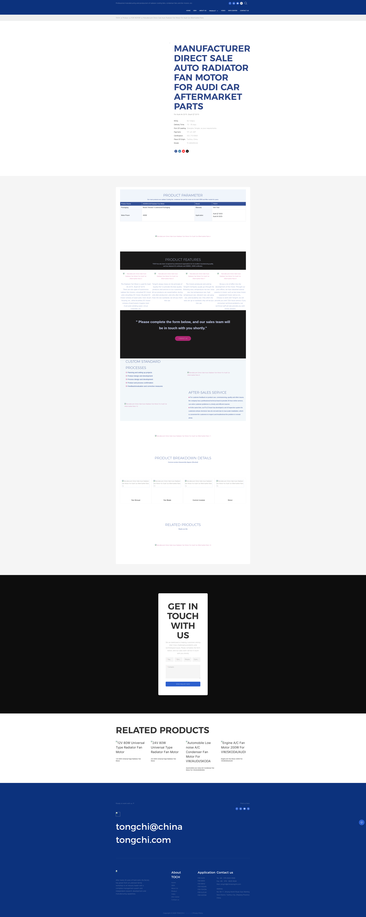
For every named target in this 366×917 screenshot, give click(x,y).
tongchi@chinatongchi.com (230, 884)
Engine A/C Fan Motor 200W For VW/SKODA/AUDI (232, 760)
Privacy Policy (198, 913)
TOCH (118, 18)
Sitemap (188, 913)
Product (126, 18)
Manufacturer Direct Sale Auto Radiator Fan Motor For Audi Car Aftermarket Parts (173, 18)
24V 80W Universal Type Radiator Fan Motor (163, 760)
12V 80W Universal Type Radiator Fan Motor (128, 760)
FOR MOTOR (136, 18)
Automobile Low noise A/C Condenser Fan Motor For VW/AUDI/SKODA (200, 769)
